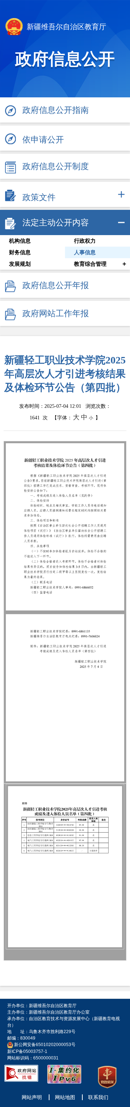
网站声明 (32, 1097)
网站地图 (65, 1097)
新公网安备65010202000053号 (44, 1044)
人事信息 (85, 252)
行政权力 (85, 241)
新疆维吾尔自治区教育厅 (65, 27)
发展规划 (20, 264)
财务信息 (20, 252)
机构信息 (20, 241)
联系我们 (98, 1097)
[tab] (65, 194)
